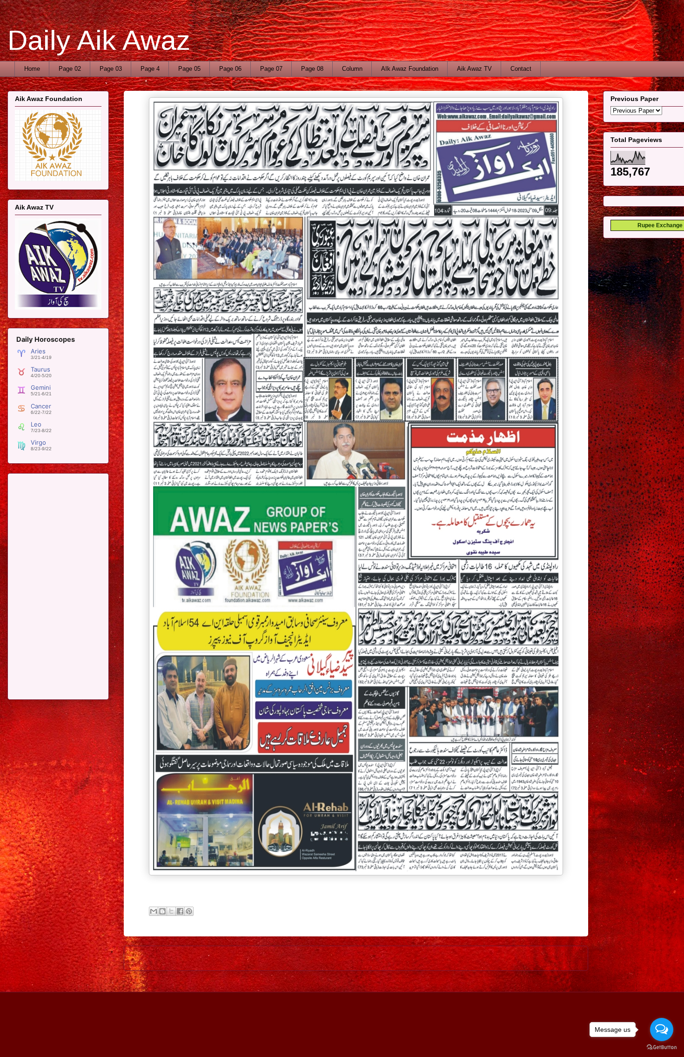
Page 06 (230, 68)
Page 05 (189, 68)
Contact (520, 68)
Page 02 (70, 68)
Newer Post (150, 958)
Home (32, 68)
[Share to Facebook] (180, 911)
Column (352, 68)
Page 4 (150, 68)
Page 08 (312, 68)
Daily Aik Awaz (98, 40)
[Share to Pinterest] (189, 911)
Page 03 (111, 68)
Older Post (563, 958)
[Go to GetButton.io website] (662, 1047)
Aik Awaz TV (474, 68)
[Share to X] (171, 911)
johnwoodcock (375, 1038)
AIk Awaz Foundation (409, 68)
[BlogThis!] (162, 911)
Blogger (441, 1038)
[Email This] (153, 911)
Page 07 (271, 68)
